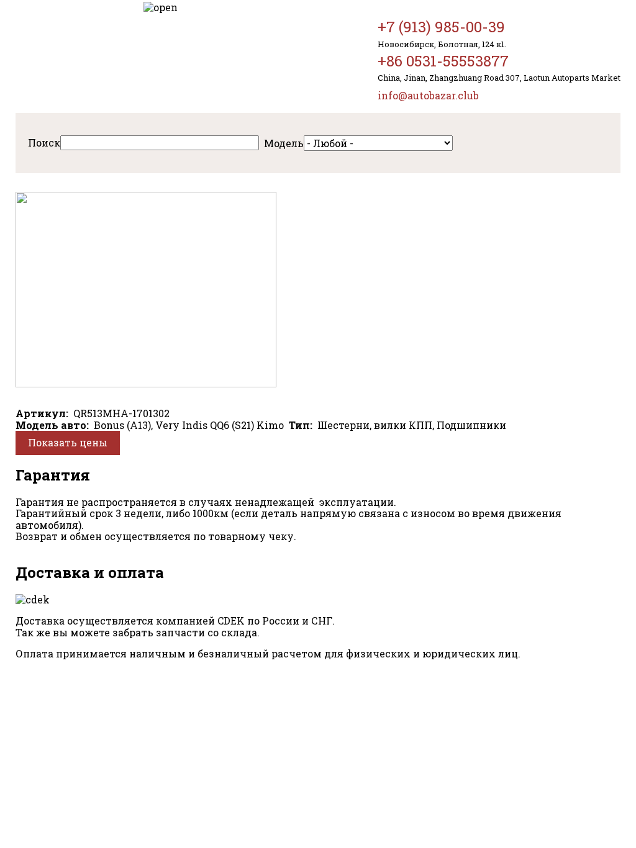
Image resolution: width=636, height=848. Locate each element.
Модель (284, 143)
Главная (70, 56)
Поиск (44, 142)
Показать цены (67, 442)
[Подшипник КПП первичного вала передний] (146, 383)
